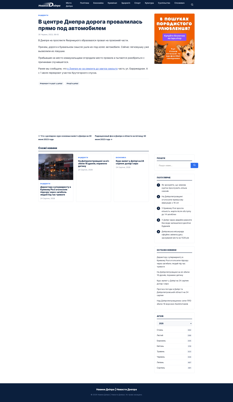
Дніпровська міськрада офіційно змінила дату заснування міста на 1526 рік (175, 234)
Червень (174, 357)
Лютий (174, 335)
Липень (174, 362)
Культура (149, 3)
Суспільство (164, 3)
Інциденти (43, 15)
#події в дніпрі (72, 83)
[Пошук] (192, 4)
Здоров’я (125, 3)
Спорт (137, 3)
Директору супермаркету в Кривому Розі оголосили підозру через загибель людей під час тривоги (55, 191)
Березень (174, 341)
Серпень (174, 368)
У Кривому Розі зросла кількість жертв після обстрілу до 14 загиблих (176, 211)
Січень (174, 330)
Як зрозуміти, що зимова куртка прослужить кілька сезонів (174, 188)
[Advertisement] (93, 108)
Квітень (174, 346)
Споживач (179, 3)
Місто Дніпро (69, 4)
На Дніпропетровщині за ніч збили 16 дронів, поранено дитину (93, 163)
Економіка (98, 3)
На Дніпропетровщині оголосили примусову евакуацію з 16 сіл (172, 199)
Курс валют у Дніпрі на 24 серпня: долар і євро (130, 162)
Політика (84, 3)
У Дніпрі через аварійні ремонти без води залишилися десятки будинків (177, 223)
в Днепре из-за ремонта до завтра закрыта (92, 68)
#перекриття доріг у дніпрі (51, 83)
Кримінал (112, 3)
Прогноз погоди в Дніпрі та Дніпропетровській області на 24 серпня (172, 292)
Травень (174, 351)
